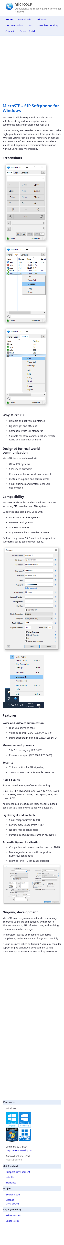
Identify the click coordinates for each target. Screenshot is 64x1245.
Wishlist (10, 1177)
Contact (9, 31)
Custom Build (27, 31)
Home (9, 19)
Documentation (14, 25)
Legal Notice (13, 1220)
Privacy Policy (13, 1215)
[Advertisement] (32, 1064)
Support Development (18, 1171)
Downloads (24, 19)
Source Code (13, 1194)
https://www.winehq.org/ (19, 1150)
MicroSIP (23, 4)
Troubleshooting (48, 25)
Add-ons (41, 19)
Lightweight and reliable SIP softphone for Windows (37, 10)
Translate (11, 1182)
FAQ (31, 25)
